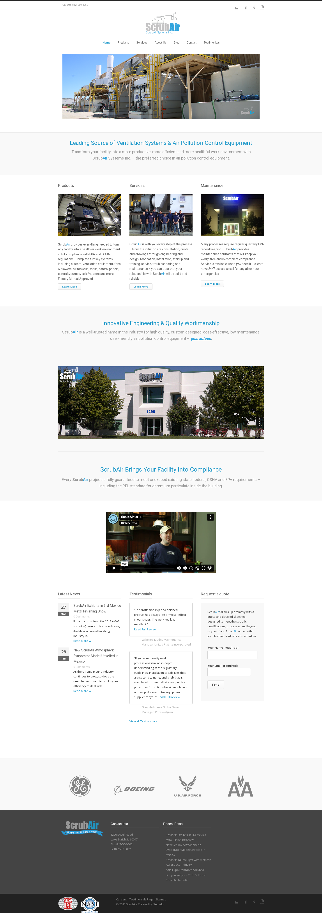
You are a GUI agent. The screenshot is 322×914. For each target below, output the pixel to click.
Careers (121, 899)
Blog (176, 42)
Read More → (82, 641)
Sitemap (160, 899)
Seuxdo (158, 904)
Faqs (150, 899)
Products (123, 42)
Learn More (69, 286)
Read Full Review (145, 629)
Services (141, 42)
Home (106, 42)
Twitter (233, 5)
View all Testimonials (143, 721)
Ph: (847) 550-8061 (122, 844)
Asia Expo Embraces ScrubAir (185, 870)
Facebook (242, 5)
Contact (191, 42)
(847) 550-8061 (79, 5)
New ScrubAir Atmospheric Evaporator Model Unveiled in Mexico (95, 655)
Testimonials (212, 42)
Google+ (250, 5)
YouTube (259, 5)
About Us (160, 42)
